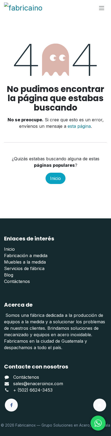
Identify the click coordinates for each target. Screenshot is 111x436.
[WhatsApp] (98, 423)
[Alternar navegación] (101, 7)
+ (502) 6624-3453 (33, 390)
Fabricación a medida (25, 255)
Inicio (55, 178)
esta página (79, 126)
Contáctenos (17, 281)
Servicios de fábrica (24, 268)
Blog (8, 275)
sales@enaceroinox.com (38, 383)
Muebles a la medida (25, 262)
